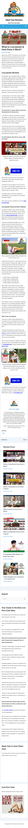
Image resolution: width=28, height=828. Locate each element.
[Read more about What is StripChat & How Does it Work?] (14, 456)
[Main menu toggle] (3, 26)
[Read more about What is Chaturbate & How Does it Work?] (14, 523)
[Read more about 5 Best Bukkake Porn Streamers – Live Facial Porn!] (14, 568)
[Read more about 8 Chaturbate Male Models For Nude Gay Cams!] (14, 546)
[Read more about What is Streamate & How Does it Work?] (14, 478)
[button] (26, 26)
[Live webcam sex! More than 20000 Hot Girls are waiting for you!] (13, 804)
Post (3, 433)
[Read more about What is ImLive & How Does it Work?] (14, 501)
